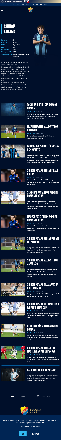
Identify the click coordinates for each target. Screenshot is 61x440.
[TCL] (41, 4)
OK (23, 433)
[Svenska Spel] (37, 4)
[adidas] (13, 4)
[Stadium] (27, 4)
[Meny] (2, 10)
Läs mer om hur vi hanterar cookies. (31, 426)
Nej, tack (35, 433)
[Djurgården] (30, 9)
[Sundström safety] (32, 4)
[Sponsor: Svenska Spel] (26, 1)
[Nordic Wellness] (23, 4)
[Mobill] (18, 4)
